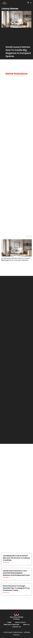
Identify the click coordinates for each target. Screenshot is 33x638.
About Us (26, 624)
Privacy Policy (20, 622)
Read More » (6, 562)
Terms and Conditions (11, 624)
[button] (31, 3)
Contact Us (16, 627)
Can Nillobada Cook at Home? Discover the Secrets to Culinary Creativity (16, 558)
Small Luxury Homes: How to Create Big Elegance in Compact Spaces (18, 51)
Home (9, 622)
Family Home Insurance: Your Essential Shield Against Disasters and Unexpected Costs (16, 573)
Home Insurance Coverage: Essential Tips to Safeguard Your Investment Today (16, 588)
